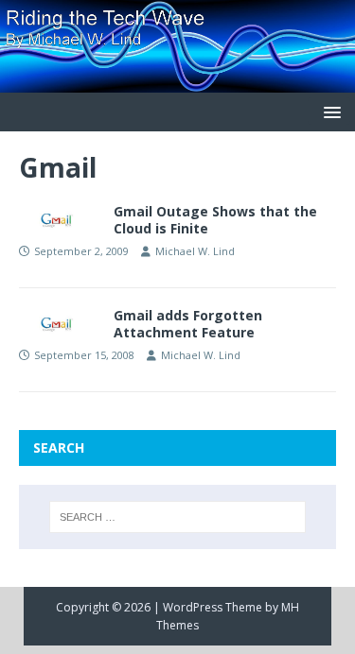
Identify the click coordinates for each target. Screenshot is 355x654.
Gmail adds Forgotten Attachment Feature (188, 323)
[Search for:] (178, 517)
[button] (329, 111)
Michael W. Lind (195, 251)
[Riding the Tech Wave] (177, 81)
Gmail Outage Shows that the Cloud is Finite (215, 219)
